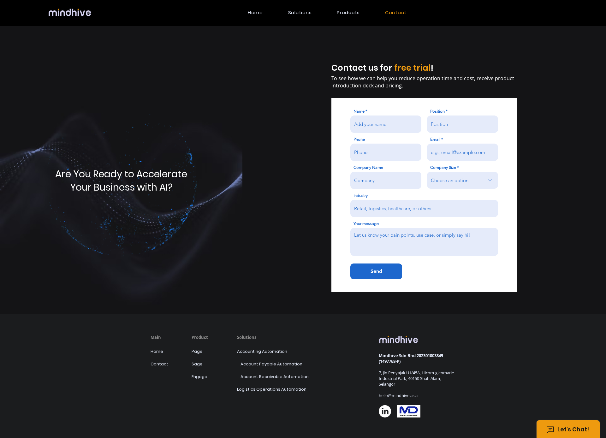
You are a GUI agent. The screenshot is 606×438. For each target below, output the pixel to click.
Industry (361, 195)
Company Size (443, 167)
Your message (366, 224)
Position (437, 111)
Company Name (368, 167)
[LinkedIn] (385, 411)
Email (435, 139)
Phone (359, 139)
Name (359, 111)
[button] (300, 12)
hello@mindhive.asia (398, 395)
